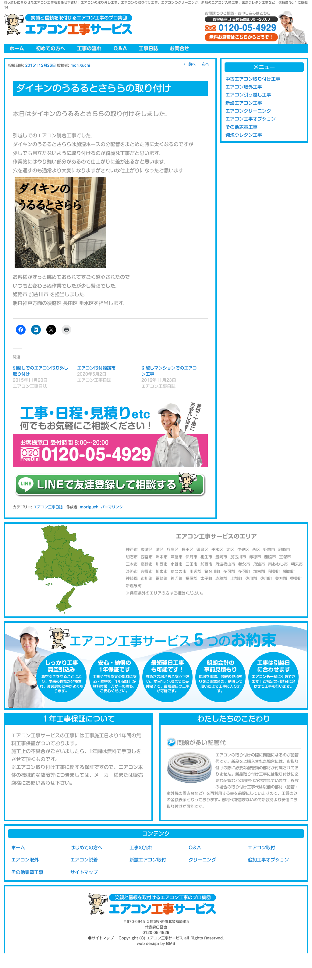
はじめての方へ (86, 847)
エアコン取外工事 (243, 87)
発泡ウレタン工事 (243, 135)
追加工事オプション (268, 860)
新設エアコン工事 (243, 103)
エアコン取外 (25, 860)
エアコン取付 (261, 847)
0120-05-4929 (247, 28)
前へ (189, 64)
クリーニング (202, 860)
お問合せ (179, 48)
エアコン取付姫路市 (96, 368)
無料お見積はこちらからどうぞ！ (241, 37)
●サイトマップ (101, 938)
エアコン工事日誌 (48, 507)
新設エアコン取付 (147, 860)
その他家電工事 (241, 127)
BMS (170, 943)
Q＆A (120, 48)
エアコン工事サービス (165, 938)
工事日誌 (148, 48)
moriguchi (80, 65)
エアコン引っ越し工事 (248, 95)
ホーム (16, 48)
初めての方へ (50, 48)
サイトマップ (84, 872)
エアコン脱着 (84, 860)
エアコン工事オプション (250, 119)
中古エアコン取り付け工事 (252, 79)
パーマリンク (112, 507)
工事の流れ (89, 48)
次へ (208, 64)
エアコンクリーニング (248, 111)
